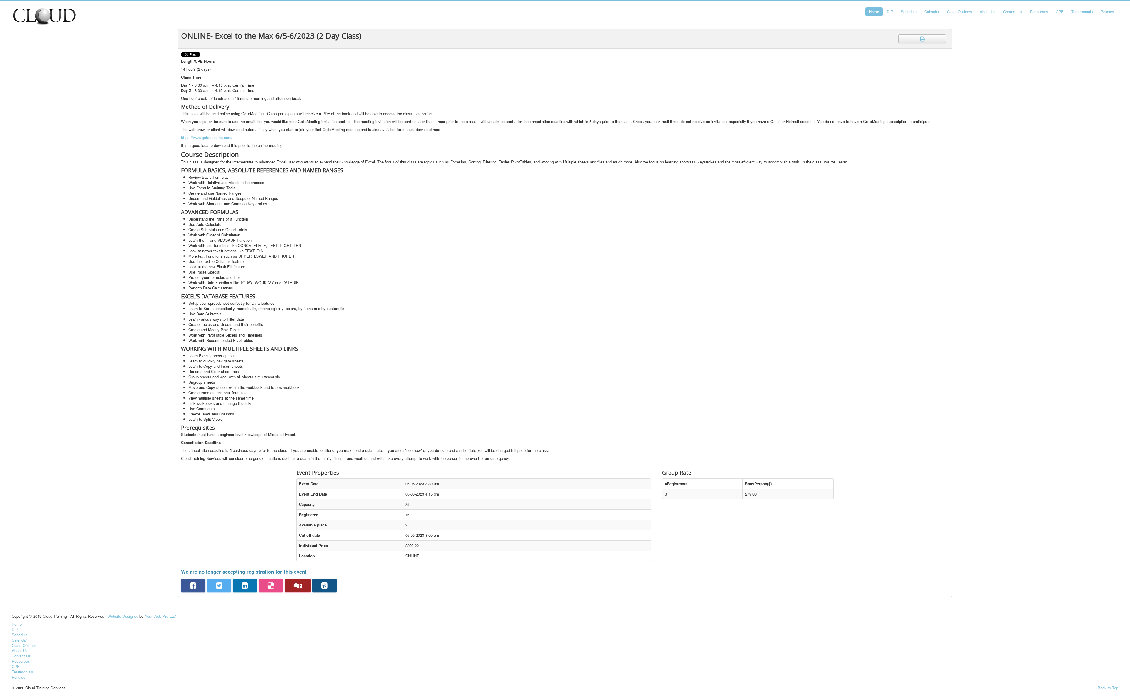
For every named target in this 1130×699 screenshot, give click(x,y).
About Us (988, 11)
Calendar (931, 11)
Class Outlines (959, 11)
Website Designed (122, 616)
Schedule (909, 11)
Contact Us (1012, 11)
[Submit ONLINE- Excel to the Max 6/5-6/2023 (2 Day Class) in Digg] (298, 585)
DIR (890, 11)
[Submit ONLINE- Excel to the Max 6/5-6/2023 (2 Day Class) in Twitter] (219, 585)
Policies (1107, 11)
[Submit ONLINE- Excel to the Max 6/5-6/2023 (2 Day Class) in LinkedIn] (245, 585)
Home (874, 11)
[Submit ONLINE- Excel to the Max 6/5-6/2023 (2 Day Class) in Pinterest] (324, 585)
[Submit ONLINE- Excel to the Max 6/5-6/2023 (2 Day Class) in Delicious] (271, 585)
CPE (1060, 11)
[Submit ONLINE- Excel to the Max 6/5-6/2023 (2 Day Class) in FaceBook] (193, 585)
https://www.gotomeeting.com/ (206, 137)
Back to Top (1108, 687)
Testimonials (1082, 11)
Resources (1039, 11)
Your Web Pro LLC (160, 616)
